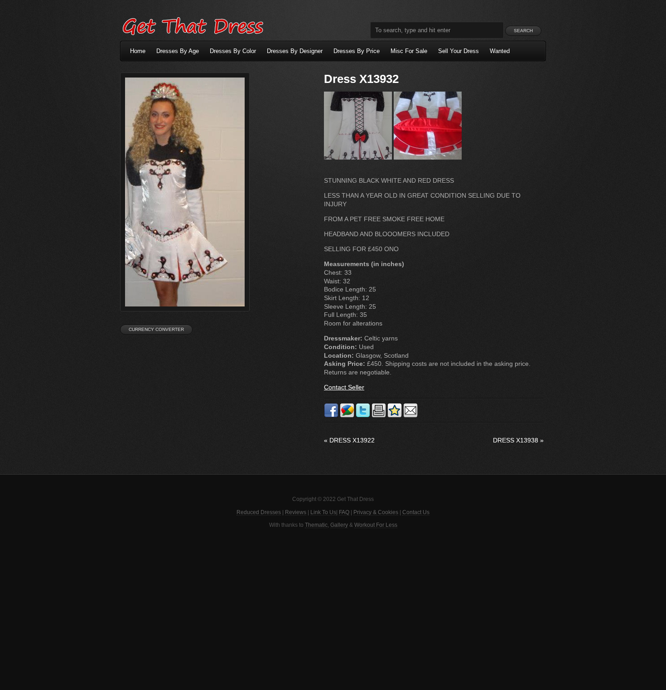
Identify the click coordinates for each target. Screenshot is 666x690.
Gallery (339, 525)
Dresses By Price (356, 51)
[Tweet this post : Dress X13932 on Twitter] (363, 415)
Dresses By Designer (295, 51)
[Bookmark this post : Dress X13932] (394, 415)
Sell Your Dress (458, 51)
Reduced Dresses (258, 512)
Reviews (295, 512)
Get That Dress (192, 25)
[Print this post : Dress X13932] (379, 415)
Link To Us (323, 512)
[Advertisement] (333, 608)
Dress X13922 (349, 440)
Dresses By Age (177, 51)
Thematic (316, 525)
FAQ (344, 512)
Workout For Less (375, 525)
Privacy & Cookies (375, 512)
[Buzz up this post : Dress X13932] (347, 415)
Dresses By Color (233, 51)
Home (137, 51)
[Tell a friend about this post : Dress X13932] (410, 415)
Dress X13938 (518, 440)
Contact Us (416, 512)
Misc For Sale (409, 51)
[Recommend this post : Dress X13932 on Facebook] (331, 415)
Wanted (500, 51)
